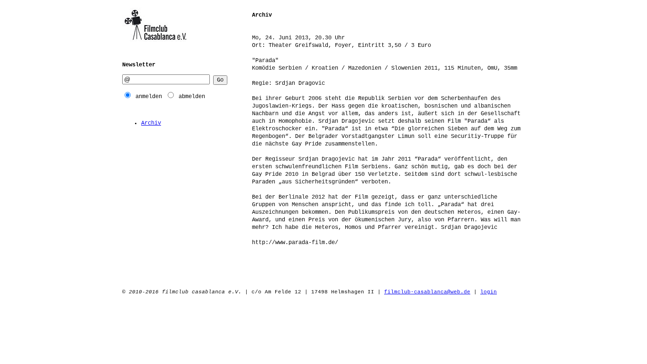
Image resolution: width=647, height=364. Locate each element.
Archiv (151, 123)
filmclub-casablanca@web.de (427, 292)
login (488, 292)
